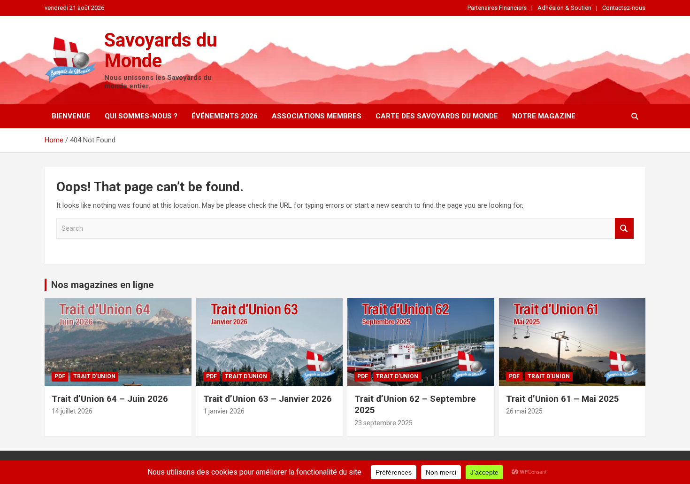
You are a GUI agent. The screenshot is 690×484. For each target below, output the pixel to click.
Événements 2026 (225, 116)
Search (624, 228)
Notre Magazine (543, 116)
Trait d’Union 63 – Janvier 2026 (267, 398)
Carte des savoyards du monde (437, 116)
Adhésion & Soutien (564, 7)
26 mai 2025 (524, 411)
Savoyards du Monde (160, 50)
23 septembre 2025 (383, 423)
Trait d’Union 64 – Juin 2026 (110, 398)
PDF (59, 376)
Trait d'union (94, 376)
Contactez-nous (623, 7)
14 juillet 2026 (72, 411)
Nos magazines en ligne (102, 284)
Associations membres (316, 116)
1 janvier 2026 (224, 411)
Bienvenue (71, 116)
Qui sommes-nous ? (141, 116)
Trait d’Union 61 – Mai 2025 (562, 398)
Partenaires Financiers (497, 7)
